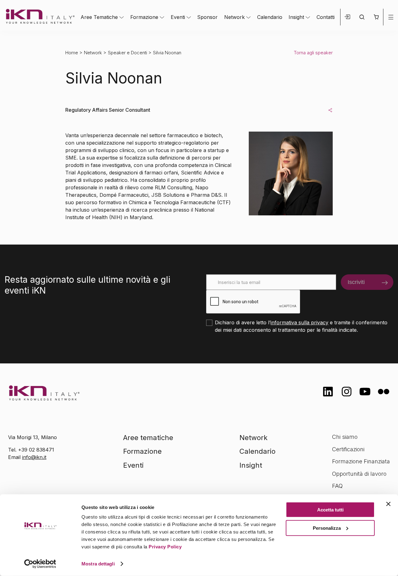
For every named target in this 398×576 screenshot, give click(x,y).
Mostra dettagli (98, 563)
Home (71, 53)
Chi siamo (345, 437)
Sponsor (207, 17)
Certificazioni (348, 449)
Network (234, 17)
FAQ (337, 486)
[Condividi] (330, 110)
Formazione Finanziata (361, 461)
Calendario (269, 17)
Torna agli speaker (313, 53)
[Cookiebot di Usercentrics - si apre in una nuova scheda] (40, 564)
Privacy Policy (165, 546)
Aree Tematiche (99, 17)
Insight (296, 17)
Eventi (178, 17)
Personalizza (327, 527)
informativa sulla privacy (299, 322)
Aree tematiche (148, 438)
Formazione (144, 17)
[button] (376, 17)
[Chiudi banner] (388, 504)
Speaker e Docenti (127, 53)
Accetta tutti (330, 509)
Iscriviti (356, 282)
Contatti (326, 17)
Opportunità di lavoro (359, 473)
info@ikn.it (34, 457)
